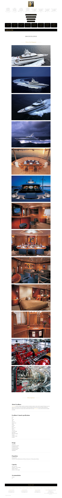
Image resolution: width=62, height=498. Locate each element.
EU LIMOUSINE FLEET (8, 25)
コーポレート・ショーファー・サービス (28, 11)
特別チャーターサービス (54, 11)
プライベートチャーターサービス (34, 11)
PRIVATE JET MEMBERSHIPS (31, 14)
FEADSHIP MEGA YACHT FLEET (34, 25)
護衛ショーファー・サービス (21, 11)
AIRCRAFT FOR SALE (31, 19)
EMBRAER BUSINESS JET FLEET (54, 25)
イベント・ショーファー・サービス (14, 11)
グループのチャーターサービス (41, 11)
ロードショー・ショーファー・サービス (8, 11)
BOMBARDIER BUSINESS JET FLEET (47, 25)
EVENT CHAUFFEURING (14, 8)
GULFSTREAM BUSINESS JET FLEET (41, 25)
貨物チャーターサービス (47, 11)
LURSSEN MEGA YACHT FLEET (27, 25)
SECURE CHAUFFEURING (21, 8)
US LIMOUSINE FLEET (14, 25)
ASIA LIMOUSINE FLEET (21, 25)
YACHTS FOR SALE (31, 21)
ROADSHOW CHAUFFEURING (8, 8)
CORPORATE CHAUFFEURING (28, 8)
